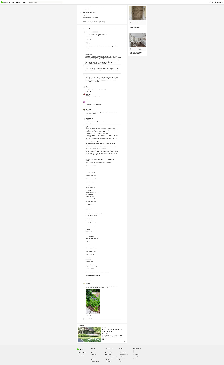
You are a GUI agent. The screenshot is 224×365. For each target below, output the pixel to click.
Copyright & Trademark (95, 361)
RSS (135, 358)
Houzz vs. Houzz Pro (109, 352)
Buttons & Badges (108, 361)
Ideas (24, 2)
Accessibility (121, 356)
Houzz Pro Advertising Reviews (110, 356)
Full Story (104, 339)
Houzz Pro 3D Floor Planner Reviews (111, 357)
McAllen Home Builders (103, 61)
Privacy (92, 354)
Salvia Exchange (85, 9)
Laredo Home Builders (94, 61)
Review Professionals (123, 352)
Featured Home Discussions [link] (96, 6)
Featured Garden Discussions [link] (107, 6)
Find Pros (11, 2)
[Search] (29, 2)
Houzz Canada (121, 350)
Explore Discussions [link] (86, 6)
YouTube (136, 356)
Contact (120, 359)
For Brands (107, 359)
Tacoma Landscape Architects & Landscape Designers (99, 59)
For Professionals (108, 350)
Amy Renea (106, 333)
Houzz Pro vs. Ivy (108, 354)
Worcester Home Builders (93, 62)
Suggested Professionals (123, 354)
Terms (92, 356)
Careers (92, 352)
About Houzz (93, 350)
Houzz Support (122, 357)
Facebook (136, 354)
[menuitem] (12, 2)
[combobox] (45, 2)
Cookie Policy (93, 357)
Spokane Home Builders (92, 63)
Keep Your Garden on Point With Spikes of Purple (112, 330)
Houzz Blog (137, 350)
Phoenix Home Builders (103, 62)
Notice (95, 354)
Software (18, 2)
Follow (103, 21)
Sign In (120, 361)
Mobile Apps (93, 359)
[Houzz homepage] (4, 2)
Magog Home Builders (102, 63)
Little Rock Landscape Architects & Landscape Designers (95, 56)
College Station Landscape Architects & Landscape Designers (104, 57)
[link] (139, 23)
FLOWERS (104, 327)
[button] (117, 29)
